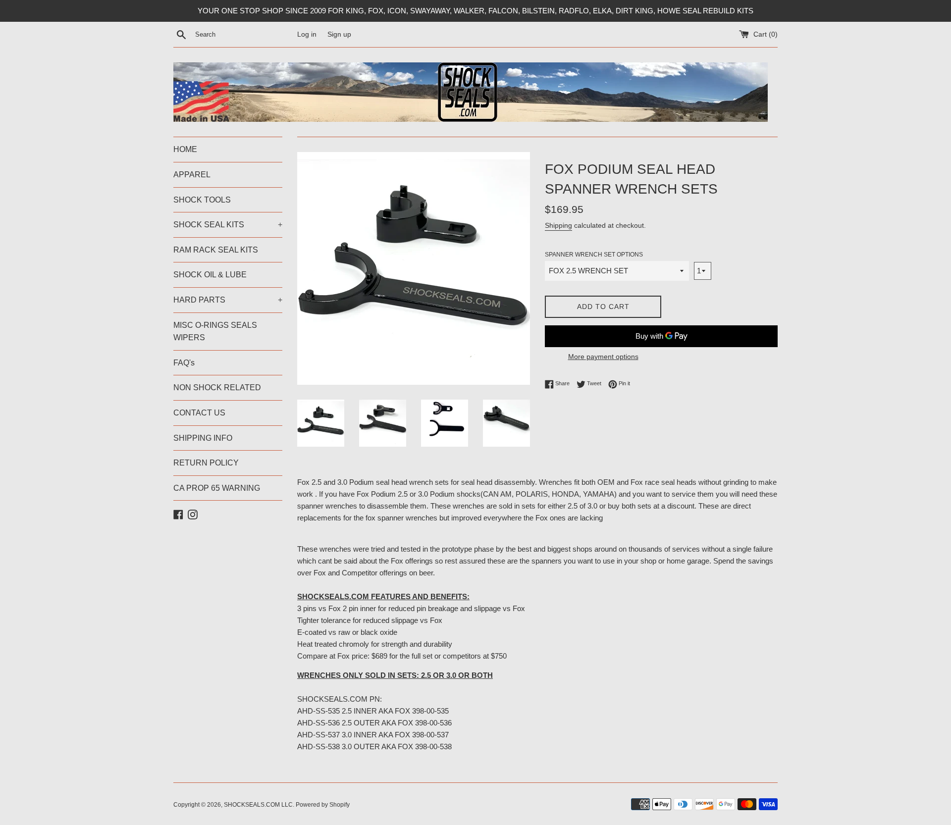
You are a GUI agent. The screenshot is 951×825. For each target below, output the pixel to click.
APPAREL (192, 174)
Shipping (558, 225)
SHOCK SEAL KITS (227, 224)
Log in (307, 34)
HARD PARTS (227, 300)
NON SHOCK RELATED (217, 387)
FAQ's (184, 363)
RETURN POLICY (206, 463)
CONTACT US (199, 413)
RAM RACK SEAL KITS (215, 250)
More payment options (603, 357)
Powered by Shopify (323, 804)
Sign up (339, 34)
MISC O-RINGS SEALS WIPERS (215, 331)
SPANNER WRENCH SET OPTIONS (594, 254)
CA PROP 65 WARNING (216, 488)
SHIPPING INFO (202, 438)
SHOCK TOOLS (202, 200)
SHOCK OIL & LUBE (210, 274)
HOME (185, 149)
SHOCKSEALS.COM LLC (258, 804)
